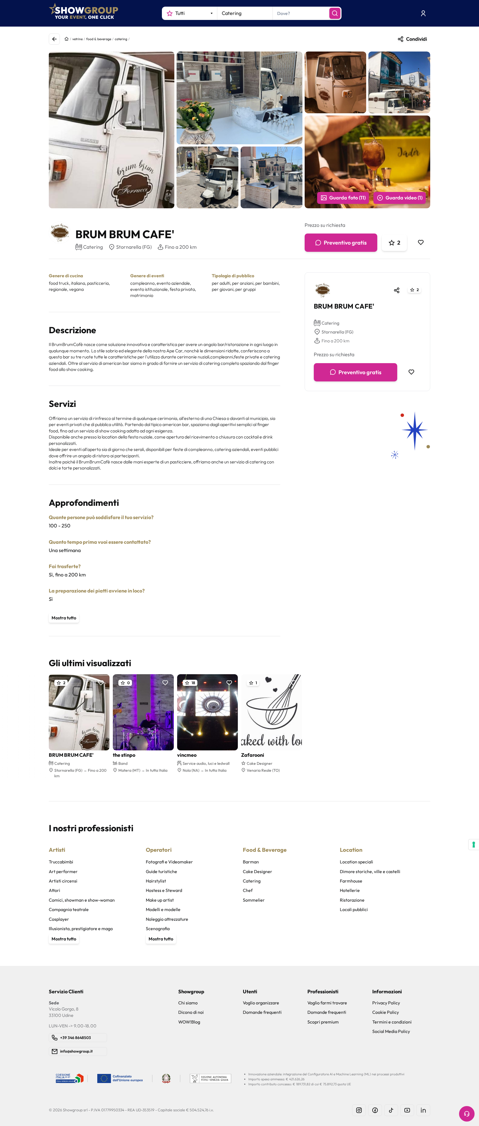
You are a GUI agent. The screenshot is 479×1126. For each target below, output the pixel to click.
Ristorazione (352, 900)
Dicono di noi (191, 1012)
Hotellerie (350, 890)
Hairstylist (156, 881)
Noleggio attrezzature (167, 919)
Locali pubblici (354, 909)
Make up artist (160, 900)
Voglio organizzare (261, 1003)
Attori (54, 890)
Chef (248, 890)
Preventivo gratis (345, 242)
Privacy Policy (386, 1003)
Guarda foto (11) (347, 197)
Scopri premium (323, 1022)
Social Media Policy (391, 1031)
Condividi (416, 39)
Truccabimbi (61, 862)
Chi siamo (188, 1003)
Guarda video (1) (404, 197)
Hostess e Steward (164, 890)
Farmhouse (351, 881)
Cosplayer (59, 919)
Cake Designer (257, 871)
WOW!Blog (189, 1022)
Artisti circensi (63, 881)
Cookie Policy (385, 1012)
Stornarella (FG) (134, 247)
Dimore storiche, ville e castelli (370, 871)
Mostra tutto (64, 617)
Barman (251, 862)
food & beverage (98, 39)
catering (121, 39)
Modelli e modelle (163, 909)
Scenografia (158, 928)
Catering (330, 323)
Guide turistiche (161, 871)
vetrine (77, 39)
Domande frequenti (262, 1012)
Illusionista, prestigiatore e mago (81, 928)
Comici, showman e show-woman (82, 900)
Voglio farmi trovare (327, 1003)
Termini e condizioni (392, 1022)
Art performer (63, 871)
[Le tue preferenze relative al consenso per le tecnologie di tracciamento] (473, 844)
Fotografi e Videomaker (169, 862)
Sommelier (254, 900)
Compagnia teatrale (69, 909)
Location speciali (356, 862)
